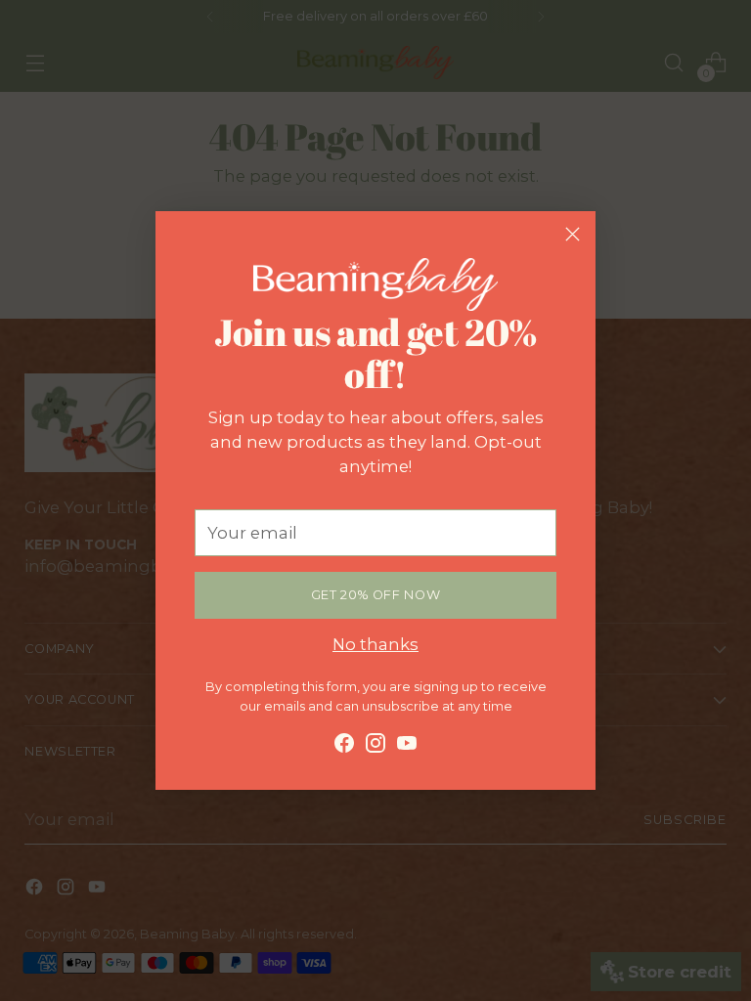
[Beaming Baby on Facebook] (344, 746)
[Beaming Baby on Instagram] (375, 746)
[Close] (572, 234)
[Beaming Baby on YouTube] (407, 746)
